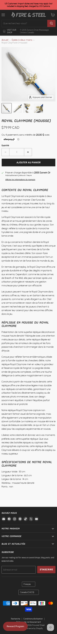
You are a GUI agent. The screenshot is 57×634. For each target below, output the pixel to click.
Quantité (5, 145)
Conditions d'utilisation (33, 619)
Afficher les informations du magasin (20, 180)
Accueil (5, 40)
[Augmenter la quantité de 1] (28, 152)
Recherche (15, 619)
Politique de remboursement (28, 622)
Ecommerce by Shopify (32, 628)
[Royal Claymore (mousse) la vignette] (6, 108)
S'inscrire (46, 569)
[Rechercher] (51, 23)
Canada (27, 592)
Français (27, 584)
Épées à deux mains (22, 40)
